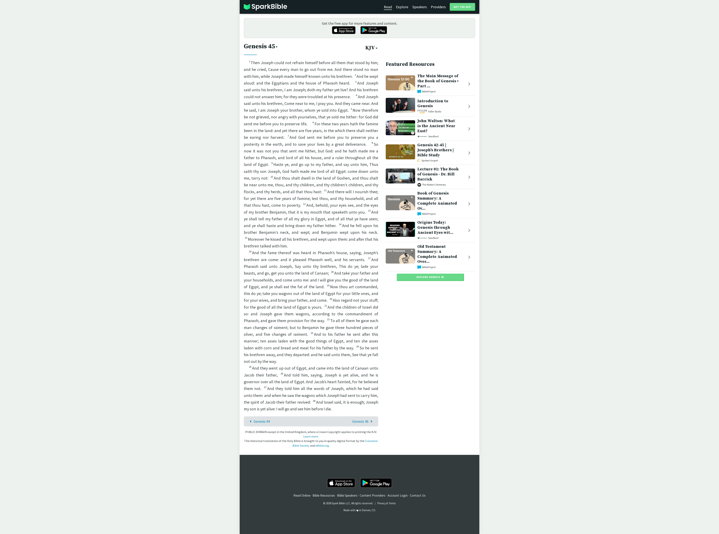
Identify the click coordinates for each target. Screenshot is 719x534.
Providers (438, 6)
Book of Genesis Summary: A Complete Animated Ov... (437, 201)
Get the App (462, 7)
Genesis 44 (262, 421)
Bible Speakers (347, 495)
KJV (370, 48)
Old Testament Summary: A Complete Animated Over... (437, 254)
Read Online (301, 495)
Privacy (381, 503)
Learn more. (311, 436)
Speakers (419, 6)
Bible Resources (324, 495)
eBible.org (322, 445)
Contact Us (418, 495)
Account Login (398, 495)
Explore (402, 6)
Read (388, 6)
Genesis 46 (360, 421)
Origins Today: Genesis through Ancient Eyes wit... (435, 227)
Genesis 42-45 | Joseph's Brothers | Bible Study (435, 150)
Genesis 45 (259, 46)
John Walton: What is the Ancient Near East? (436, 126)
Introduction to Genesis (432, 104)
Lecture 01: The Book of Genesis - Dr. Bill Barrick (438, 174)
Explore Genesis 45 (430, 277)
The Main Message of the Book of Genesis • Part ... (438, 81)
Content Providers (372, 495)
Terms (392, 503)
